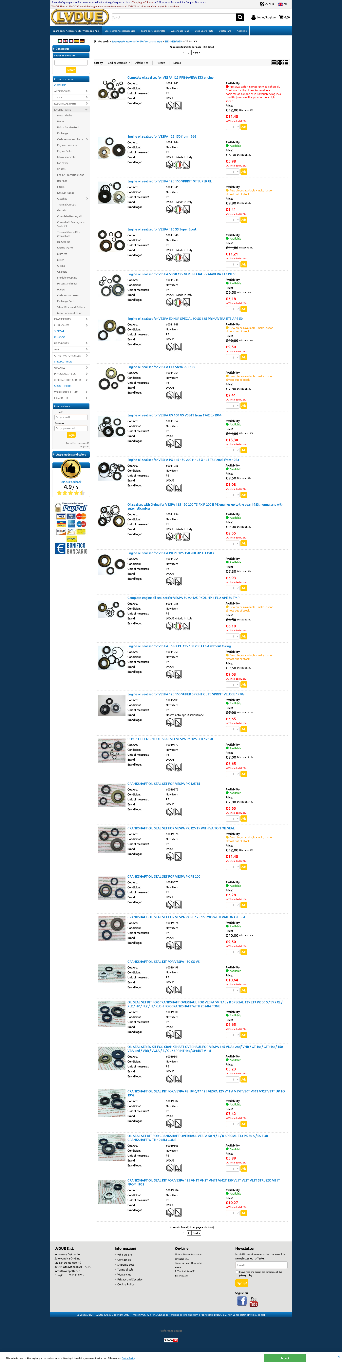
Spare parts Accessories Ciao (120, 30)
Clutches (62, 198)
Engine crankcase (67, 145)
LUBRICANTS (61, 325)
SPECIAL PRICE (63, 361)
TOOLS (58, 97)
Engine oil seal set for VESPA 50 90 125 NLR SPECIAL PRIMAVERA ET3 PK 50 (181, 274)
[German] (82, 41)
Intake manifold (66, 157)
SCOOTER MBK (62, 385)
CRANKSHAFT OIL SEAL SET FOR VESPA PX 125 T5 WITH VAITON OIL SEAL (181, 828)
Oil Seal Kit (63, 242)
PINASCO (59, 337)
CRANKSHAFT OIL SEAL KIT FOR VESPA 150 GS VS (163, 961)
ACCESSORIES (62, 91)
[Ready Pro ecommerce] (171, 1340)
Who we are (124, 1254)
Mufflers (62, 253)
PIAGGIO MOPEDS (65, 373)
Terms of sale (125, 1269)
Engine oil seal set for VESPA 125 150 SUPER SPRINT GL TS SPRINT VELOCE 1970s (185, 694)
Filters (61, 186)
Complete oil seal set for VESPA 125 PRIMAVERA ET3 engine (170, 77)
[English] (65, 41)
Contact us (124, 1259)
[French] (71, 41)
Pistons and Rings (67, 283)
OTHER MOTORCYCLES (67, 355)
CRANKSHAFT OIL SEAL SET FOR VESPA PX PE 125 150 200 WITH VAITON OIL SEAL (187, 917)
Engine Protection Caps (70, 174)
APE (56, 349)
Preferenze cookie (171, 1330)
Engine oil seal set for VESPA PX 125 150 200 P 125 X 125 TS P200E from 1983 (183, 459)
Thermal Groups (66, 204)
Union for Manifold (68, 127)
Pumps (61, 289)
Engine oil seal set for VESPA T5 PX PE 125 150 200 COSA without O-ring (179, 646)
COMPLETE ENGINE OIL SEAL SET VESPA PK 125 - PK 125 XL (170, 739)
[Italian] (60, 41)
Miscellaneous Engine (69, 313)
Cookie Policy (128, 1358)
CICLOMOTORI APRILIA (68, 379)
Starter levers (65, 247)
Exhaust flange (65, 192)
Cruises (61, 168)
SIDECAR (59, 331)
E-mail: (58, 412)
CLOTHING (60, 85)
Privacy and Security (129, 1279)
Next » (196, 52)
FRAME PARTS (62, 319)
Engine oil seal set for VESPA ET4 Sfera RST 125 (161, 367)
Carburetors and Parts (70, 139)
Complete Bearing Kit (69, 216)
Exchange (62, 133)
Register (84, 446)
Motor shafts (64, 115)
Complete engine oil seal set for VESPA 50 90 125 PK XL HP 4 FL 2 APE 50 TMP (183, 597)
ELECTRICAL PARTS (65, 103)
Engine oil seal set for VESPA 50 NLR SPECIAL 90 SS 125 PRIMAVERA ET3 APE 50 (185, 318)
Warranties (124, 1274)
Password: (60, 423)
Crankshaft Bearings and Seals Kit (71, 224)
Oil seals (62, 271)
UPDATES (59, 367)
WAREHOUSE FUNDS (66, 392)
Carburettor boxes (68, 295)
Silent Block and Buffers (71, 307)
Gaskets (61, 210)
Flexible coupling (67, 277)
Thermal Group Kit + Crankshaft (68, 234)
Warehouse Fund (180, 30)
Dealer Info (225, 30)
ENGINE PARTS (62, 109)
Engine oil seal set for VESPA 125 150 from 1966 (161, 136)
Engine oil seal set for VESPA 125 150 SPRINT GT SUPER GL (169, 181)
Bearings (62, 180)
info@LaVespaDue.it (67, 1271)
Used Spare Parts (204, 30)
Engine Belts (64, 151)
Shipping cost (125, 1264)
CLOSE (339, 1356)
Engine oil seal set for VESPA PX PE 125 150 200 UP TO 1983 (170, 553)
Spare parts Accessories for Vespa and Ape (76, 30)
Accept (284, 1358)
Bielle (60, 121)
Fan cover (62, 163)
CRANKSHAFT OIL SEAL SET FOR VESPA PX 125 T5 (163, 783)
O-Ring (61, 265)
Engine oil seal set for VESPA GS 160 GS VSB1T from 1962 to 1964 (174, 415)
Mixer (60, 259)
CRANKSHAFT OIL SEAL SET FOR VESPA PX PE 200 (163, 876)
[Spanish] (76, 41)
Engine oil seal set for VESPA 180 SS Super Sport (161, 229)
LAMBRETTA (61, 397)
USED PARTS (61, 343)
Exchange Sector (66, 301)
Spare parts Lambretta (153, 30)
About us (242, 30)
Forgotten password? (77, 442)
